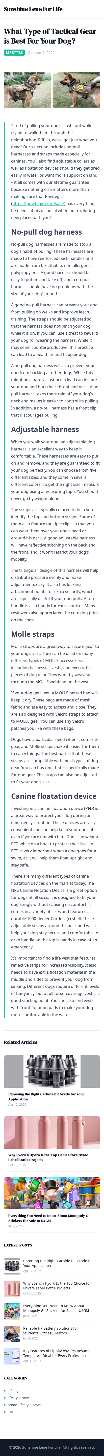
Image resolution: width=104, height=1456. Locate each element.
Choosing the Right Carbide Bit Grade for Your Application (46, 1096)
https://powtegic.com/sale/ (38, 203)
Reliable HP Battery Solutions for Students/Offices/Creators (50, 1330)
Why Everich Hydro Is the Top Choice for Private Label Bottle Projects (48, 1157)
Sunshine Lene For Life (33, 9)
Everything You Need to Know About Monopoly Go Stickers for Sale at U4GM (49, 1218)
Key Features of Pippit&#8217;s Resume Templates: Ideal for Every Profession (56, 1353)
